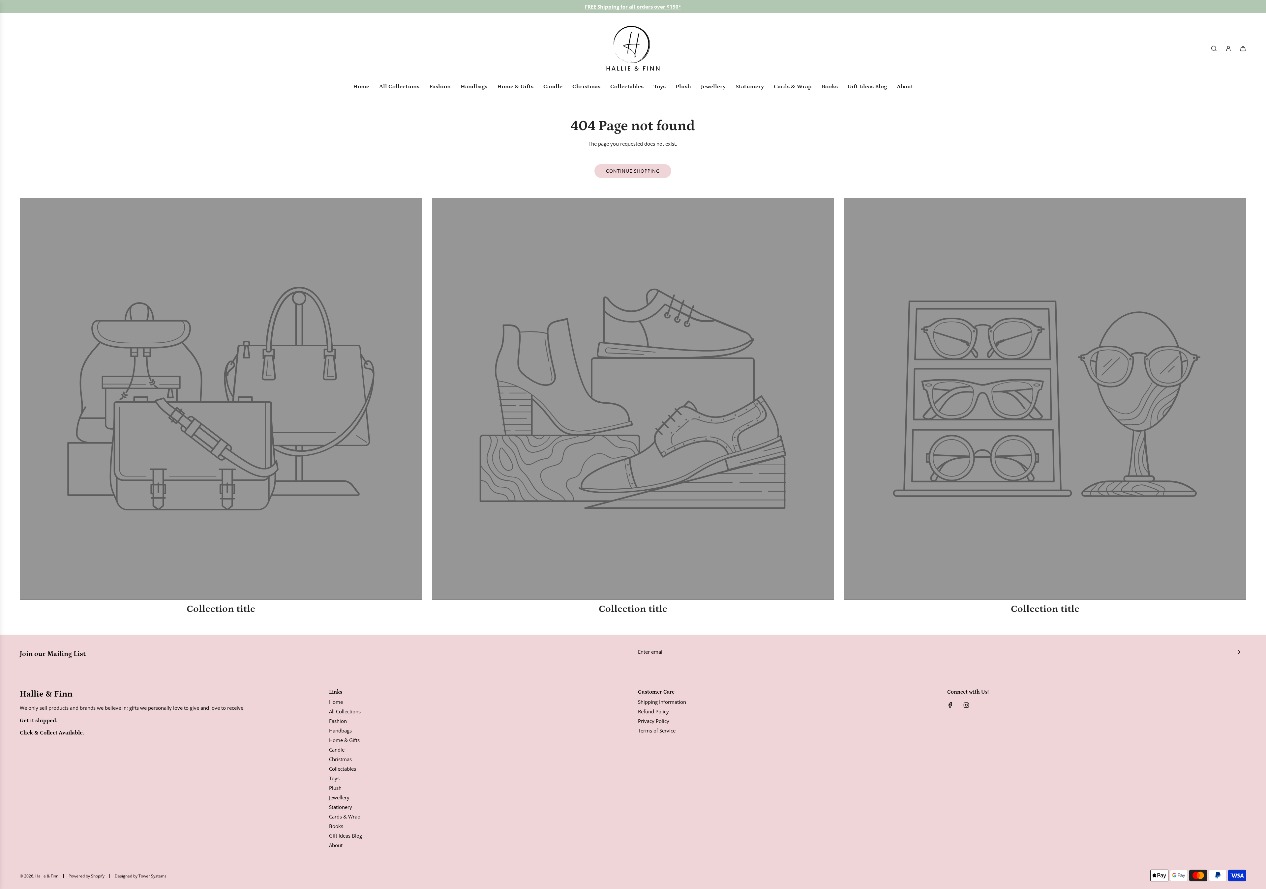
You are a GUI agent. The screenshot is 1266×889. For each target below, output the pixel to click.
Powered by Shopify (87, 876)
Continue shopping (633, 171)
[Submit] (1239, 652)
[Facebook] (950, 705)
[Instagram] (966, 705)
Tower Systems (152, 876)
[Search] (1214, 48)
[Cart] (1243, 48)
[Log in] (1228, 48)
